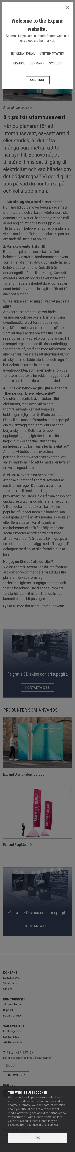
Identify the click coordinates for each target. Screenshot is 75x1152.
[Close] (67, 7)
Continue (37, 79)
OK (37, 1138)
